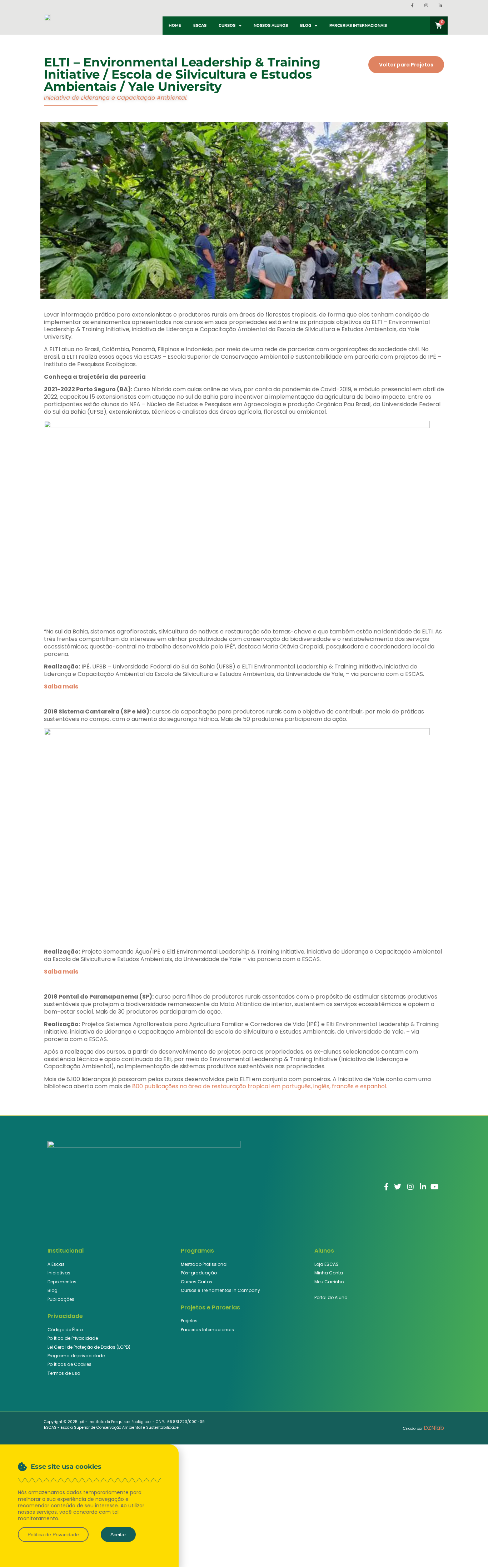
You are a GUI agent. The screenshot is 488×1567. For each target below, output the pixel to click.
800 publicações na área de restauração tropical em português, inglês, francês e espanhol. (259, 1086)
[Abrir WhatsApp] (470, 1549)
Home (175, 25)
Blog (305, 25)
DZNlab (434, 1428)
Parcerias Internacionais (358, 25)
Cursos (227, 25)
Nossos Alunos (271, 25)
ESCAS (199, 25)
